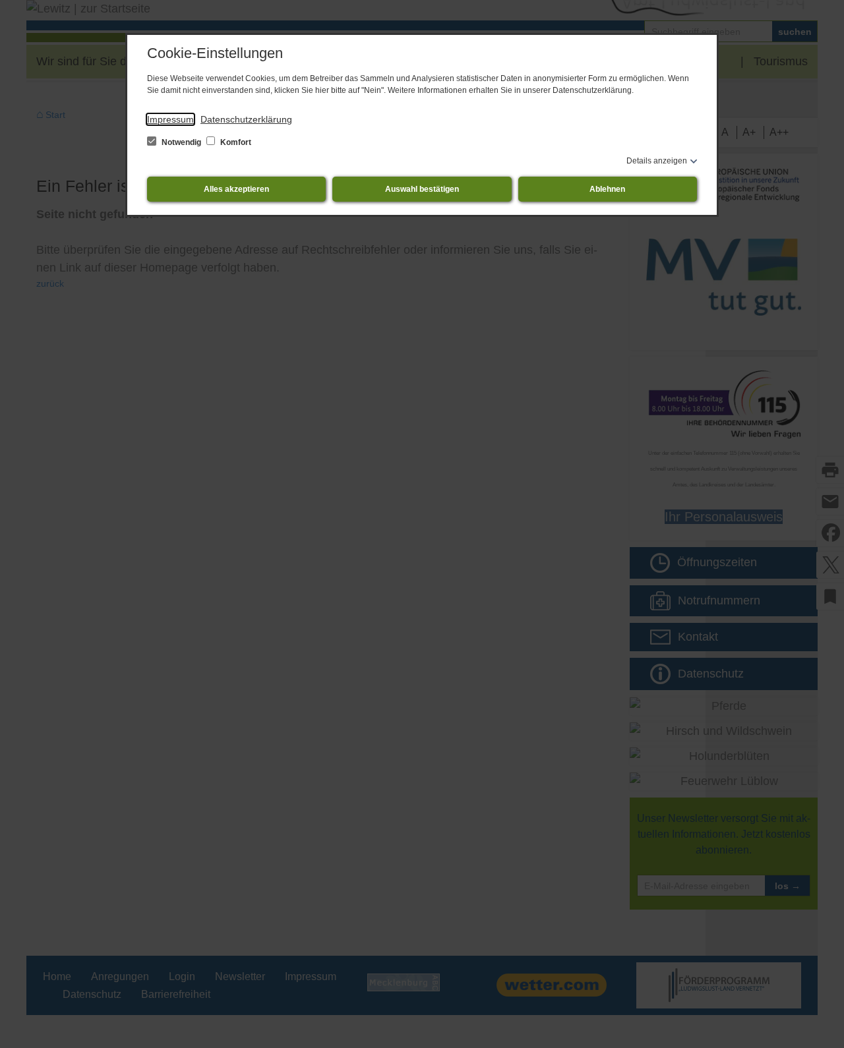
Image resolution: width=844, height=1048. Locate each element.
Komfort (234, 142)
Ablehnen (607, 189)
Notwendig (181, 142)
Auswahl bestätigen (422, 189)
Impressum (170, 119)
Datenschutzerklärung (246, 119)
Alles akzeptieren (236, 189)
